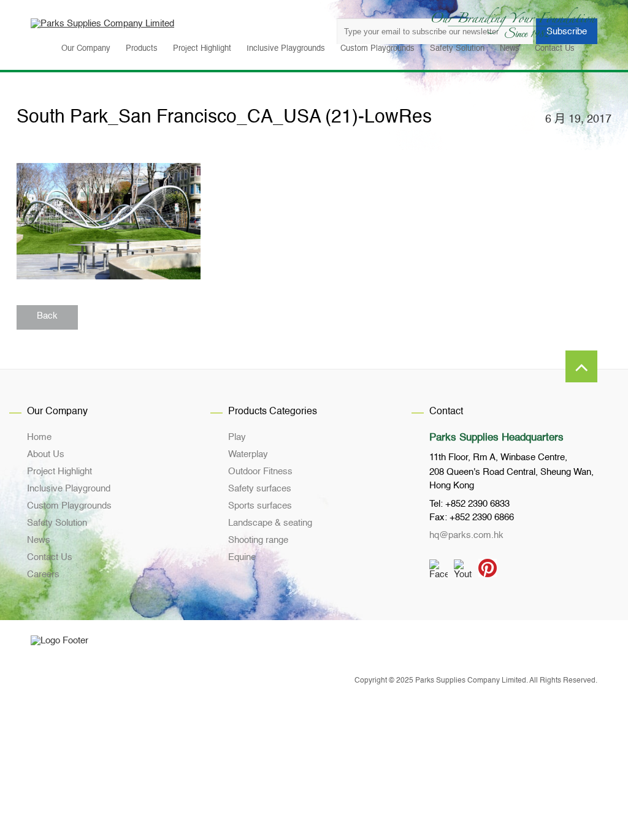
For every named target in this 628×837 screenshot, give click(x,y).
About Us (45, 454)
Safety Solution (57, 523)
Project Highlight (59, 471)
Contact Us (49, 557)
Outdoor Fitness (260, 471)
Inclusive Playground (68, 488)
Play (237, 437)
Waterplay (248, 454)
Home (39, 437)
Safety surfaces (259, 488)
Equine (242, 557)
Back (47, 315)
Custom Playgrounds (69, 505)
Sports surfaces (260, 505)
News (38, 540)
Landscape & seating (270, 523)
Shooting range (258, 540)
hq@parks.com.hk (466, 535)
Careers (43, 574)
